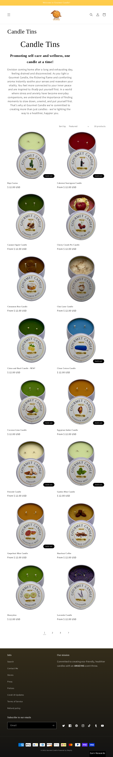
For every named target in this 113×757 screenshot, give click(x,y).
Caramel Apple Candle (17, 245)
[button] (9, 14)
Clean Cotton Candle (66, 368)
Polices (10, 688)
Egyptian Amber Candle (67, 430)
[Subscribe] (53, 725)
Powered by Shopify (65, 750)
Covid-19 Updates (15, 695)
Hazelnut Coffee (64, 553)
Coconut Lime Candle (17, 430)
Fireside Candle (14, 492)
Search (10, 661)
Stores (10, 675)
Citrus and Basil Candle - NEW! (21, 368)
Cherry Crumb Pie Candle (68, 245)
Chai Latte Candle (65, 306)
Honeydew (12, 615)
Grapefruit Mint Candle (17, 553)
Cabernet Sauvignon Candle (69, 183)
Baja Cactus (12, 183)
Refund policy (13, 708)
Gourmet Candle (52, 750)
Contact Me (12, 668)
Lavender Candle (64, 615)
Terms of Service (15, 701)
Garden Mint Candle (66, 492)
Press (10, 681)
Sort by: (62, 126)
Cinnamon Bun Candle (17, 306)
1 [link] (44, 632)
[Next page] (68, 632)
